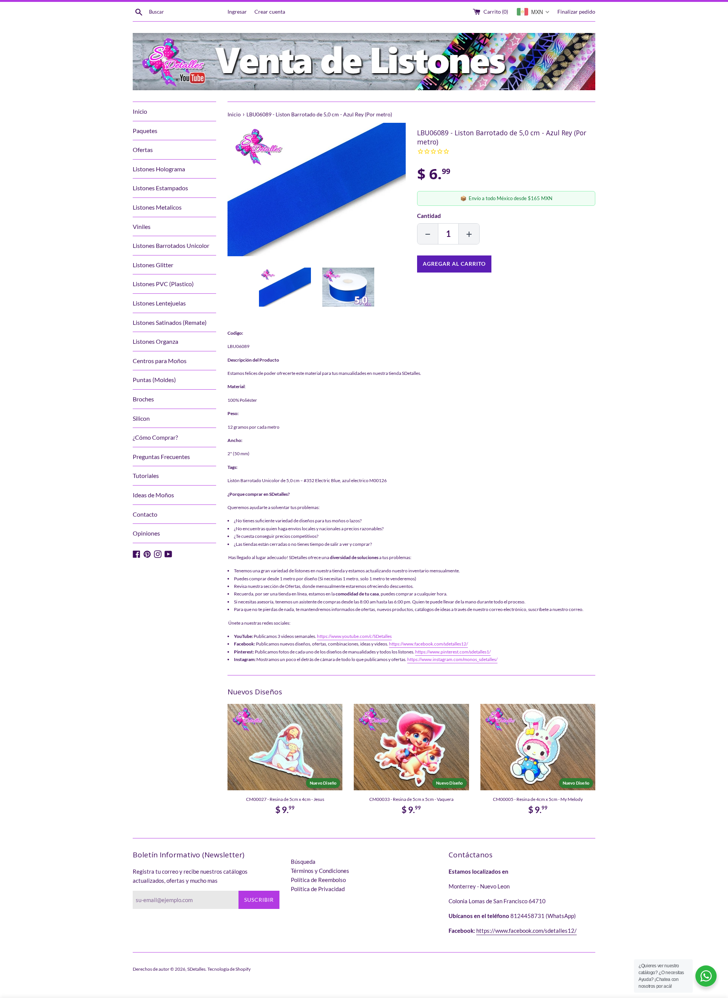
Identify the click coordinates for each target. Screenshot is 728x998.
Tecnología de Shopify (229, 969)
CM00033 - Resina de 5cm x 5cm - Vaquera (411, 799)
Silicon (141, 418)
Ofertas (143, 149)
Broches (143, 399)
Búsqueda (303, 861)
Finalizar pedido (576, 12)
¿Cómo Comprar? (155, 437)
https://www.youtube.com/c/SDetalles (354, 636)
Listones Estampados (160, 187)
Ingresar (237, 12)
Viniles (142, 226)
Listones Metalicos (157, 207)
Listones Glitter (153, 264)
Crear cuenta (269, 12)
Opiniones (146, 533)
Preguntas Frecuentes (161, 456)
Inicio (140, 111)
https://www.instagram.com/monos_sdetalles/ (452, 659)
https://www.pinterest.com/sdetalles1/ (453, 652)
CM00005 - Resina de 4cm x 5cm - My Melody (538, 799)
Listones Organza (155, 341)
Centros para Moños (160, 360)
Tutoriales (146, 475)
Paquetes (145, 130)
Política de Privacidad (318, 888)
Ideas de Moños (153, 494)
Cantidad (429, 215)
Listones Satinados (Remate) (170, 322)
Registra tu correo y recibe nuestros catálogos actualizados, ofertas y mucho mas (190, 876)
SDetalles (196, 969)
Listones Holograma (159, 168)
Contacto (145, 514)
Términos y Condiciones (320, 870)
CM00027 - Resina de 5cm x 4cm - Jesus (285, 799)
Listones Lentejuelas (159, 303)
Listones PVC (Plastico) (163, 283)
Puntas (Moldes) (154, 379)
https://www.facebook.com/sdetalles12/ (428, 644)
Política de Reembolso (318, 879)
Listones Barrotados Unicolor (171, 245)
